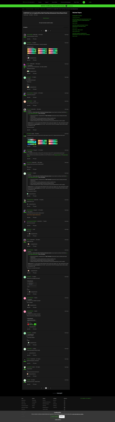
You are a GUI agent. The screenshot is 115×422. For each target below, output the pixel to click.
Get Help (44, 400)
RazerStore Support (46, 403)
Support (46, 2)
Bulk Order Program (25, 407)
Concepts (33, 403)
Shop (22, 398)
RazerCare (44, 405)
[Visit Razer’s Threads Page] (64, 404)
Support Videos (45, 409)
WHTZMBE (29, 133)
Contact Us (55, 407)
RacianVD (29, 109)
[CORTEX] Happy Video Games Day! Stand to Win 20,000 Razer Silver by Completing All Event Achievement (81, 20)
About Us (54, 400)
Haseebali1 (29, 42)
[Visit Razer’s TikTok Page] (64, 409)
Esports (33, 405)
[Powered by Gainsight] (57, 393)
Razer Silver (76, 2)
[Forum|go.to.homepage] (28, 2)
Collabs (33, 407)
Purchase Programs (25, 405)
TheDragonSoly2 (30, 199)
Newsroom (55, 403)
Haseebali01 (29, 173)
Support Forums (57, 154)
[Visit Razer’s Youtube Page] (64, 407)
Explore (33, 398)
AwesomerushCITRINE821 (32, 221)
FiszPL (28, 63)
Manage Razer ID (45, 407)
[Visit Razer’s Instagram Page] (64, 402)
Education (23, 409)
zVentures (54, 405)
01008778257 (29, 101)
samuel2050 (29, 367)
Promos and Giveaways (65, 2)
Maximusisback (30, 93)
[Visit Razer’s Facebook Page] (64, 400)
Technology (34, 400)
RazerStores (23, 400)
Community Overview (30, 8)
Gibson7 (28, 358)
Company (54, 398)
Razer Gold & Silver (76, 31)
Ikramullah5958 (30, 249)
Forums (39, 2)
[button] (90, 2)
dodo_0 (28, 239)
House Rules (54, 2)
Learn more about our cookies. (77, 414)
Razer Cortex (37, 8)
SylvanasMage (30, 34)
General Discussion (76, 17)
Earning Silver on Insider (77, 15)
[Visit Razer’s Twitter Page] (64, 405)
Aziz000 (28, 379)
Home (23, 8)
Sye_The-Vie (29, 162)
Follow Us (65, 398)
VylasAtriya (29, 229)
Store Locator (24, 403)
